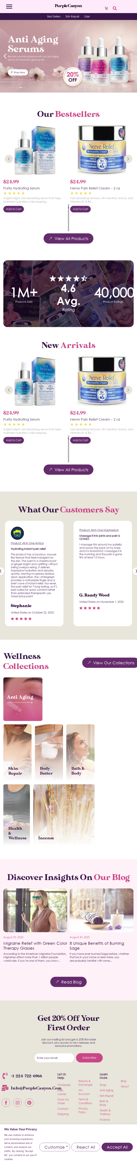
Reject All (86, 1146)
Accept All (117, 1146)
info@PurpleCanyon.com (36, 1088)
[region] (68, 1144)
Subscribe (89, 1057)
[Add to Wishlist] (59, 131)
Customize (54, 1146)
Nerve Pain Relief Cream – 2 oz (28, 188)
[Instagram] (17, 1102)
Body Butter (46, 771)
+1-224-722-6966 (26, 1076)
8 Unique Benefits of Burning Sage (97, 945)
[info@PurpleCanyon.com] (5, 1088)
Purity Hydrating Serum (21, 419)
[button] (5, 56)
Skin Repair (15, 771)
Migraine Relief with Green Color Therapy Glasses (35, 945)
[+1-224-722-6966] (5, 1076)
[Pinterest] (29, 1102)
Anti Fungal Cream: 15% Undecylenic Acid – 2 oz (100, 190)
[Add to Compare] (59, 141)
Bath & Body (78, 771)
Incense (46, 838)
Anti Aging (20, 697)
